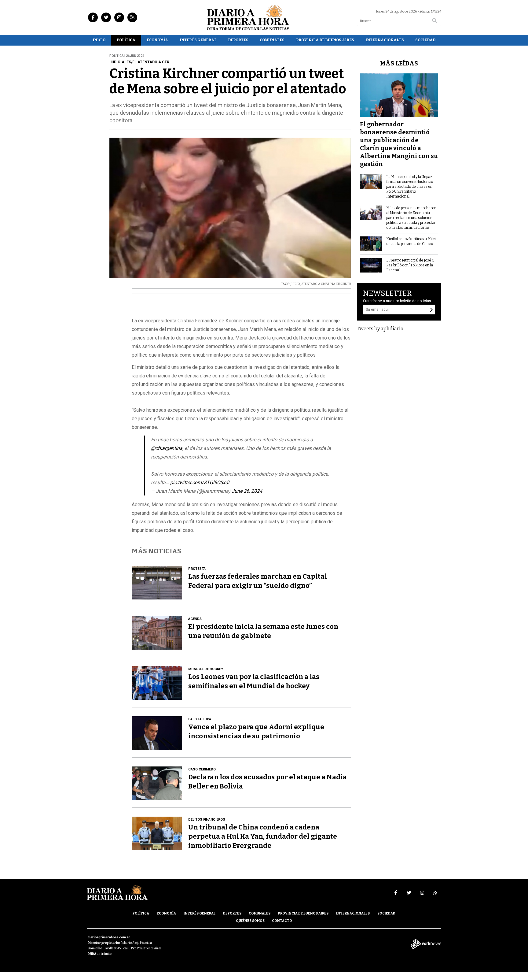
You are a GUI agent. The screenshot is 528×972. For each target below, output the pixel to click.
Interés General (198, 40)
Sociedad (425, 40)
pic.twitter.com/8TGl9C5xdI (199, 482)
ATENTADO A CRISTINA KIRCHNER (326, 284)
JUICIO (295, 284)
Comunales (272, 40)
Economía (157, 40)
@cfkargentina (166, 448)
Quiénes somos (250, 921)
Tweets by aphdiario (380, 329)
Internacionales (384, 40)
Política (126, 40)
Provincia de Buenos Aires (325, 40)
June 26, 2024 (247, 491)
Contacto (282, 921)
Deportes (238, 40)
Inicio (99, 40)
